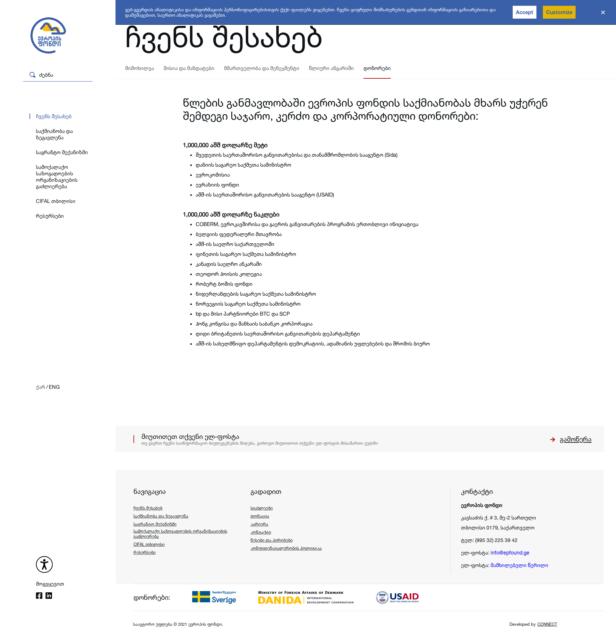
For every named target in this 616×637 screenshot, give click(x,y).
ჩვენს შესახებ (54, 116)
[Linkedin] (49, 596)
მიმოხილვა (139, 68)
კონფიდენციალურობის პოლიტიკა (286, 548)
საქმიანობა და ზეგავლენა (54, 134)
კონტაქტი (261, 532)
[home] (43, 36)
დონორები (377, 68)
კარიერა (259, 524)
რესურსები (50, 216)
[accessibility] (44, 565)
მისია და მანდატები (189, 68)
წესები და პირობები (272, 540)
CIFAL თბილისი (55, 201)
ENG (54, 387)
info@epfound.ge (510, 552)
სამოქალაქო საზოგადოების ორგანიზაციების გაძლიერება (57, 176)
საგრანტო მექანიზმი (62, 152)
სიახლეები (262, 507)
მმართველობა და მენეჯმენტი (261, 68)
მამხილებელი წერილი (519, 565)
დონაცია (260, 516)
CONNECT (547, 624)
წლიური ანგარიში (331, 68)
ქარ (40, 387)
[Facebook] (39, 596)
